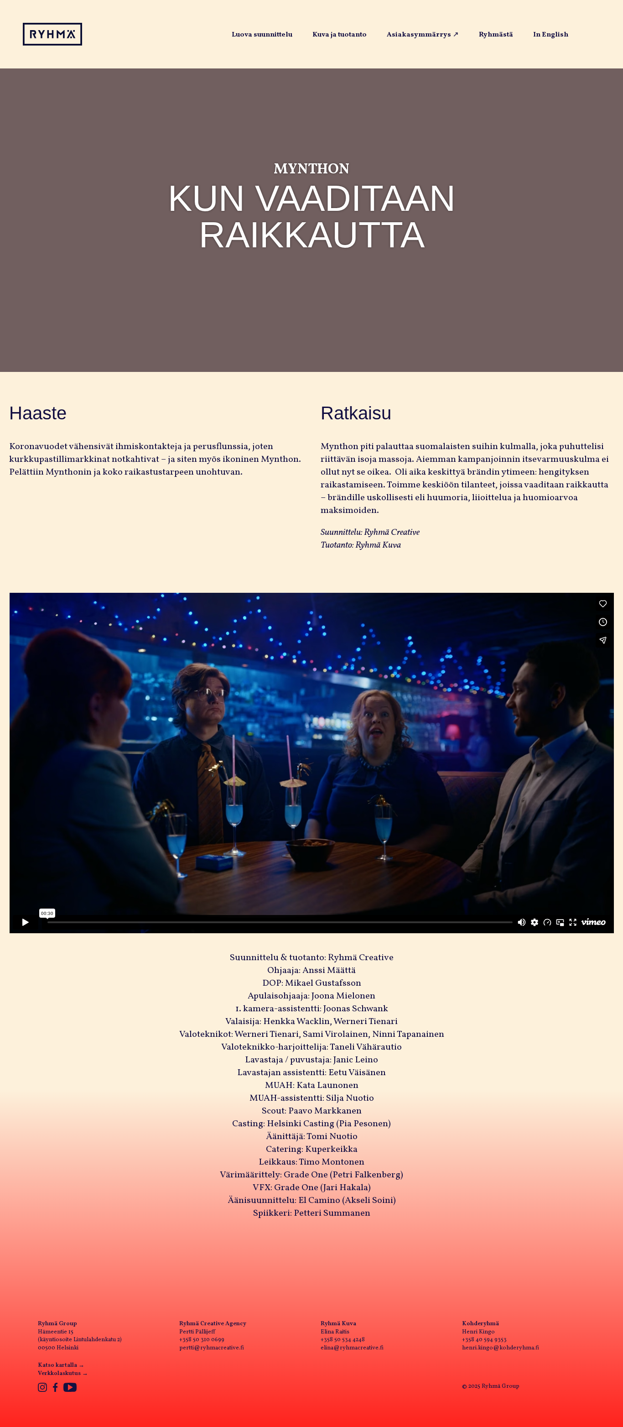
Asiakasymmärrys (419, 35)
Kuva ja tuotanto (339, 35)
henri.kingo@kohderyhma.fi (500, 1348)
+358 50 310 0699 (201, 1340)
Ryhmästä (496, 35)
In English (550, 35)
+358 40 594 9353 (484, 1340)
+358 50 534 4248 (343, 1340)
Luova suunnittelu (262, 35)
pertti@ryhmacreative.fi (211, 1348)
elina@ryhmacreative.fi (352, 1348)
